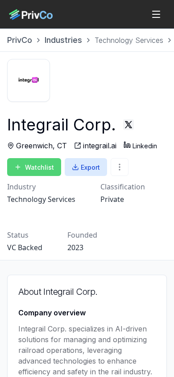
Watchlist (39, 167)
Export (90, 167)
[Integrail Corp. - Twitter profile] (128, 124)
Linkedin (145, 146)
